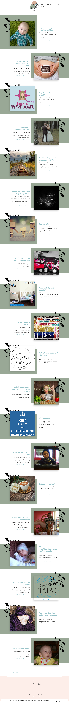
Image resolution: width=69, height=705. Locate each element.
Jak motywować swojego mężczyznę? (22, 128)
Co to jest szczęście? (47, 484)
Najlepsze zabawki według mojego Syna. (22, 259)
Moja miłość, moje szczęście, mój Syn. (46, 29)
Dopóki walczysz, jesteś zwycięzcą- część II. (48, 159)
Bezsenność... (44, 224)
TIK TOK (39, 696)
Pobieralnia (49, 4)
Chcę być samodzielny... (21, 648)
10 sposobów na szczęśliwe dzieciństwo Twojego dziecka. (48, 549)
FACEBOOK (31, 694)
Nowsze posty (14, 672)
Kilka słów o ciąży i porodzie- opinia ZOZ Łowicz (21, 63)
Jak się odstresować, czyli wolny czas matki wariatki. (21, 389)
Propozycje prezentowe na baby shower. (21, 518)
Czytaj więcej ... (48, 40)
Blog (42, 4)
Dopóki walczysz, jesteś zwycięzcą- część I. (21, 193)
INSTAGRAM (39, 694)
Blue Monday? (44, 418)
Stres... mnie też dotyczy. (24, 323)
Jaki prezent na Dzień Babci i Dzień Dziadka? (48, 614)
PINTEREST (32, 696)
